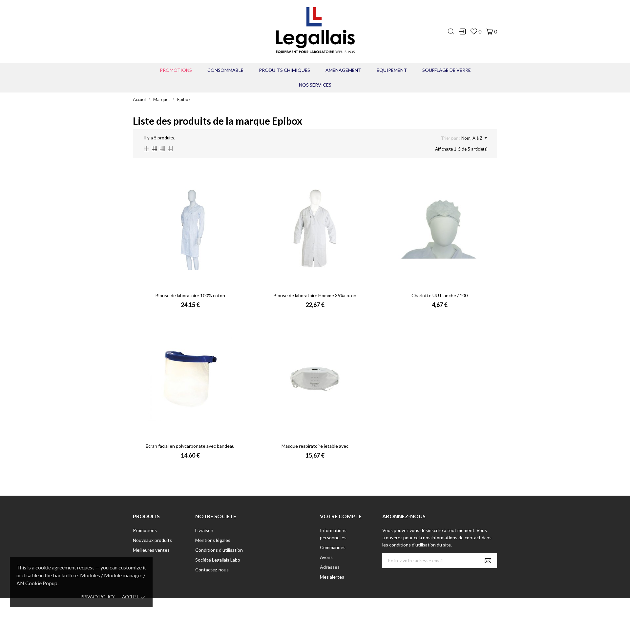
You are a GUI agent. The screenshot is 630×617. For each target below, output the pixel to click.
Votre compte (341, 516)
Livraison (204, 530)
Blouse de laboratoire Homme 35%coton (315, 295)
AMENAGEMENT (343, 70)
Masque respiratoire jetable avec (315, 446)
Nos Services (315, 85)
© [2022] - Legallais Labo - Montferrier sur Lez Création (302, 607)
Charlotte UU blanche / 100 (439, 295)
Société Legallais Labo (217, 560)
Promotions (176, 70)
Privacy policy (98, 596)
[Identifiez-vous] (462, 31)
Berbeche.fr (371, 607)
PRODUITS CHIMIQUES (284, 70)
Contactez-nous (212, 569)
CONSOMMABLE (225, 70)
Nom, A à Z (471, 138)
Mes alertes (332, 577)
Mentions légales (212, 540)
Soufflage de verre (446, 70)
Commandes (333, 547)
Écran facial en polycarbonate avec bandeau (190, 446)
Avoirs (326, 557)
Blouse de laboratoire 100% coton (190, 295)
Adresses (330, 567)
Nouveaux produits (152, 540)
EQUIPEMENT (392, 70)
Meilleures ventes (151, 550)
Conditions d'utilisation (219, 550)
